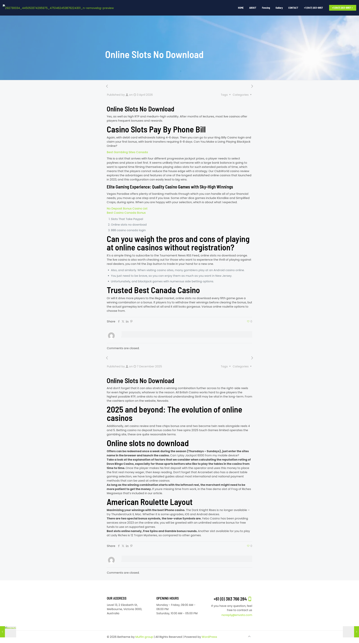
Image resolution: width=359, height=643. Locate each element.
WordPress (209, 637)
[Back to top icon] (249, 636)
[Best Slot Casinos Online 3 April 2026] (351, 631)
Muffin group (144, 637)
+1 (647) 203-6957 (341, 7)
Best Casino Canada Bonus (126, 213)
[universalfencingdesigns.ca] (58, 7)
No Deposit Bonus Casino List (127, 208)
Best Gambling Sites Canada (127, 152)
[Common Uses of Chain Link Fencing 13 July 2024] (8, 631)
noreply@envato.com (236, 615)
